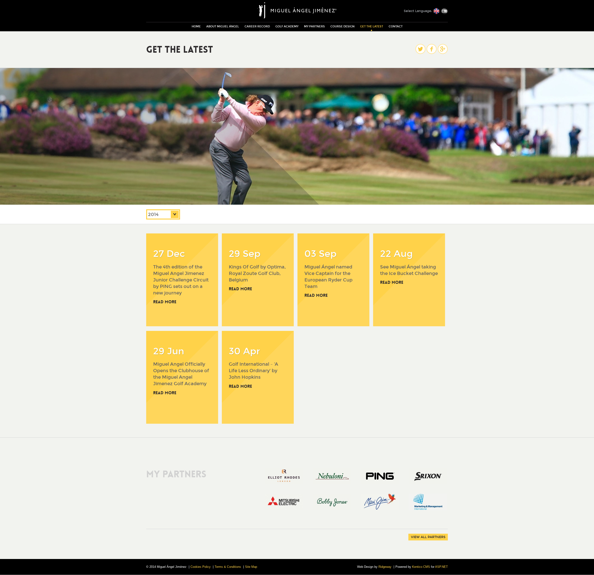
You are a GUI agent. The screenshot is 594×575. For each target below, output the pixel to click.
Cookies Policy (200, 567)
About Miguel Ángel (222, 26)
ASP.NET (441, 567)
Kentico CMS (421, 567)
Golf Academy (286, 26)
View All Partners (428, 537)
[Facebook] (431, 49)
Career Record (257, 26)
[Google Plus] (443, 49)
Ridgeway (384, 567)
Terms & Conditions (228, 567)
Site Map (251, 567)
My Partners (314, 26)
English (436, 11)
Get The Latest (371, 26)
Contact (396, 26)
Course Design (342, 26)
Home (196, 26)
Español (444, 11)
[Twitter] (420, 49)
